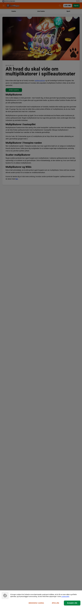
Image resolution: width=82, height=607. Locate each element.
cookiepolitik (65, 596)
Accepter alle (72, 603)
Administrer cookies (36, 603)
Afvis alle (55, 603)
